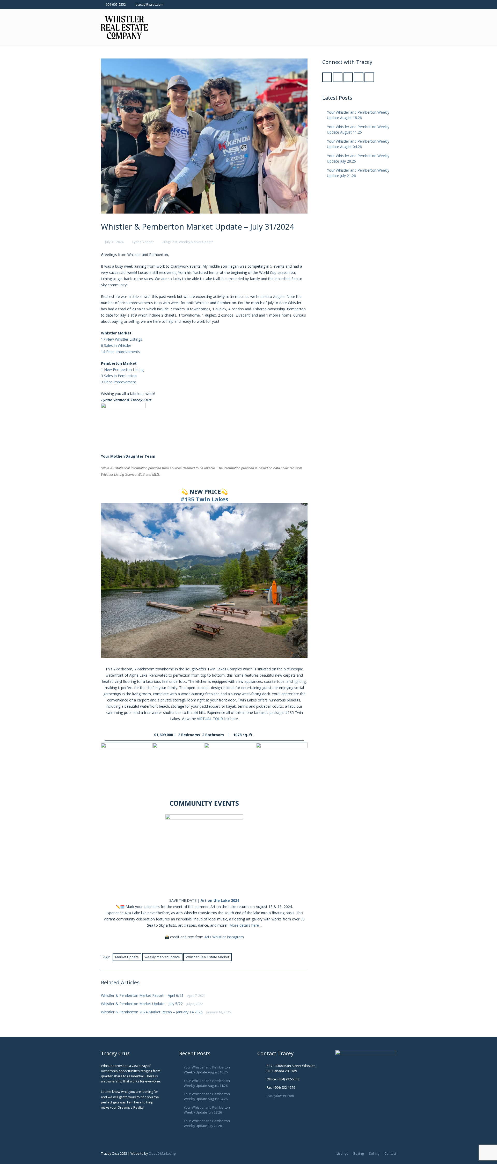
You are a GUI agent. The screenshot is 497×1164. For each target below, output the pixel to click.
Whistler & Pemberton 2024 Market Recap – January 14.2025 (152, 1011)
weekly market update (162, 957)
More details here (244, 925)
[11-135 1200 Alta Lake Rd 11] (127, 769)
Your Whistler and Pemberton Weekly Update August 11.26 (207, 1083)
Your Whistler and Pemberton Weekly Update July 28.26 (207, 1110)
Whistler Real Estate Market (207, 957)
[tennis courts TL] (282, 769)
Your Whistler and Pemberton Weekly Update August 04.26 (207, 1096)
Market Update (127, 957)
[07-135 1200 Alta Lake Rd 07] (230, 769)
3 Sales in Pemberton (119, 375)
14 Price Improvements (120, 351)
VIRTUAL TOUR (210, 718)
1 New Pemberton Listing (122, 369)
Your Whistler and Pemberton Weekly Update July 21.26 (207, 1123)
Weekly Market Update (196, 242)
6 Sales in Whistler (116, 345)
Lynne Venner (143, 242)
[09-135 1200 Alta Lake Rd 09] (178, 769)
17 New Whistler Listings (121, 339)
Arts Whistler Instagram (224, 936)
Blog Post (170, 242)
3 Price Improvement (118, 381)
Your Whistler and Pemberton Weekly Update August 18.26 (207, 1069)
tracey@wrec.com (149, 4)
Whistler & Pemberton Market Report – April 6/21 (142, 995)
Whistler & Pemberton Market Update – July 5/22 (142, 1003)
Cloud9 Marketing (162, 1153)
